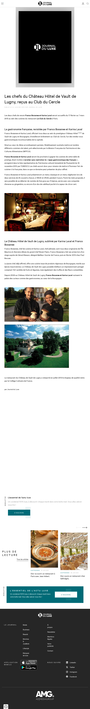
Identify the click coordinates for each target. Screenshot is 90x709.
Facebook (73, 676)
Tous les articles (22, 559)
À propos (49, 626)
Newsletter (51, 632)
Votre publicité (50, 644)
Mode (25, 625)
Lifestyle (26, 648)
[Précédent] (78, 527)
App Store (29, 662)
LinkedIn (73, 662)
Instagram (73, 672)
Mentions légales (50, 637)
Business (26, 629)
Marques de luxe (26, 654)
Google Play (29, 667)
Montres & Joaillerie (26, 641)
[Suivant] (84, 527)
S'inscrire (19, 513)
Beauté (25, 634)
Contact (50, 650)
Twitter (72, 667)
